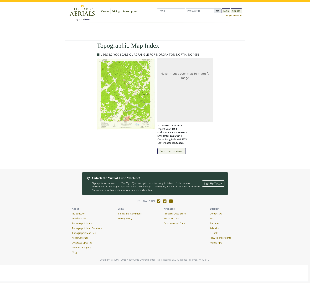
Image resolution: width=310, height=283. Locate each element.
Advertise (215, 228)
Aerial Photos (79, 218)
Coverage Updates (82, 242)
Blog (74, 252)
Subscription (130, 11)
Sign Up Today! (213, 183)
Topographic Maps (82, 223)
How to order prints (220, 237)
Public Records (172, 218)
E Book (213, 232)
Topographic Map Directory (87, 228)
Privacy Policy (125, 218)
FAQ (212, 218)
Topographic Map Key (84, 232)
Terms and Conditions (130, 213)
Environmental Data (174, 223)
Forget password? (234, 15)
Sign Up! (236, 10)
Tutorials (214, 223)
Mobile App (216, 242)
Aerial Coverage (80, 237)
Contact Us (216, 213)
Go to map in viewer (172, 151)
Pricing (116, 11)
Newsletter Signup (82, 247)
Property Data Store (175, 213)
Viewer (105, 11)
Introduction (78, 213)
